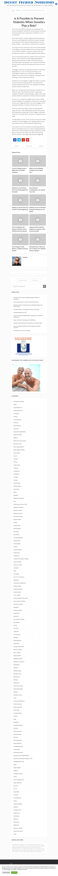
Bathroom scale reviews (20, 441)
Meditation (16, 643)
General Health (17, 562)
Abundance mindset (19, 401)
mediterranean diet (19, 646)
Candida (16, 459)
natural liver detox (18, 686)
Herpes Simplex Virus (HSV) (21, 598)
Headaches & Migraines (20, 583)
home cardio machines (19, 601)
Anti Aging (16, 413)
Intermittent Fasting (19, 619)
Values (15, 801)
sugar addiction (18, 782)
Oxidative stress (18, 695)
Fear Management (18, 537)
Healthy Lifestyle (18, 589)
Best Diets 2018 (17, 444)
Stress (15, 776)
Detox (15, 492)
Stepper (16, 770)
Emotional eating (18, 516)
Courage (16, 477)
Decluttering (17, 483)
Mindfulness (17, 677)
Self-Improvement (18, 752)
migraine (16, 667)
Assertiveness (17, 425)
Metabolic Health (18, 658)
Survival (16, 785)
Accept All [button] (14, 872)
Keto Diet (16, 628)
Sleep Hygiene (17, 767)
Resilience (16, 722)
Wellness (16, 819)
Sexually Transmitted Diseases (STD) (23, 758)
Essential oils (17, 525)
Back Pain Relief (18, 434)
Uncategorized (17, 798)
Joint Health (17, 622)
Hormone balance (18, 604)
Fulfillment (16, 555)
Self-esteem (17, 749)
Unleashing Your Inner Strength (22, 330)
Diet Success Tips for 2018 (20, 504)
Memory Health (18, 649)
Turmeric (16, 795)
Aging (15, 404)
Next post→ (36, 280)
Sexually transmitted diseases (21, 755)
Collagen (16, 468)
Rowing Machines (18, 725)
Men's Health (17, 652)
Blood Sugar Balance (19, 447)
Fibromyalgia (17, 543)
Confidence (16, 474)
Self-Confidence (18, 743)
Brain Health (17, 453)
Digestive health (18, 510)
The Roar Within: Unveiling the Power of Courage (26, 309)
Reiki (15, 719)
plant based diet (18, 707)
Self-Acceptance (18, 731)
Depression (16, 489)
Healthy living (17, 592)
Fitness (15, 546)
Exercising (16, 531)
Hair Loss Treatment (19, 577)
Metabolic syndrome (19, 661)
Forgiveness (17, 552)
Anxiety (16, 416)
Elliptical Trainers (18, 513)
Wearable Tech (17, 810)
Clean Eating (17, 465)
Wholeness (16, 822)
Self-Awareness (17, 734)
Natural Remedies (18, 689)
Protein (15, 716)
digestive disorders (18, 507)
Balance (16, 437)
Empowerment (17, 519)
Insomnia (16, 616)
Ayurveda (16, 428)
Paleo (15, 698)
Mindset (16, 680)
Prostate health (18, 713)
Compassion (17, 471)
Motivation (16, 683)
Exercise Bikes (17, 528)
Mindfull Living (17, 674)
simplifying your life (19, 761)
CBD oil (15, 462)
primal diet (16, 710)
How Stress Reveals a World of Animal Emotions (26, 302)
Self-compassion (18, 740)
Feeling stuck (17, 540)
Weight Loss (17, 813)
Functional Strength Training (21, 558)
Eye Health (16, 534)
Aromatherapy (17, 419)
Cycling (15, 480)
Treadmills (16, 792)
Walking (16, 807)
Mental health (17, 655)
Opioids (16, 692)
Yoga (15, 834)
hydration (16, 607)
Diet (15, 501)
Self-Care (16, 737)
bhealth (17, 146)
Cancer (15, 456)
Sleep (15, 764)
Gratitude (16, 568)
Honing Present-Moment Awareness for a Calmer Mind (28, 323)
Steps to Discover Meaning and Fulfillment (25, 320)
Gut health (16, 574)
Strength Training (18, 773)
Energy (15, 522)
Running (16, 728)
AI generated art (18, 407)
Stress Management (19, 779)
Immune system (18, 610)
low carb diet (17, 634)
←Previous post (22, 280)
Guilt (15, 571)
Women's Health (18, 828)
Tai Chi (15, 788)
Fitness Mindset (18, 549)
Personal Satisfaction (19, 701)
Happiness (16, 580)
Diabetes (16, 495)
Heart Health (17, 595)
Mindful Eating (17, 671)
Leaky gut (16, 631)
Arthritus (16, 422)
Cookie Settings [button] (6, 872)
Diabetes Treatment (19, 498)
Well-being (16, 816)
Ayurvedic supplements (20, 431)
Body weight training (19, 450)
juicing (15, 625)
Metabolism (17, 664)
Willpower (16, 825)
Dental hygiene (17, 486)
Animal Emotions (18, 410)
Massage (16, 637)
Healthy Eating (17, 586)
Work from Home (18, 831)
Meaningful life (17, 640)
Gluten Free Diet (18, 565)
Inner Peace (17, 613)
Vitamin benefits (18, 804)
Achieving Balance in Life (20, 312)
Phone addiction (18, 704)
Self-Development (18, 746)
